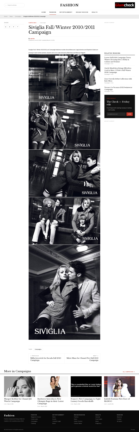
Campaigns (18, 16)
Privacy (133, 429)
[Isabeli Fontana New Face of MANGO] (119, 386)
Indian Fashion (82, 12)
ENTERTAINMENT (66, 12)
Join (129, 114)
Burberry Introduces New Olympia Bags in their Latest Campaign (50, 401)
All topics (119, 421)
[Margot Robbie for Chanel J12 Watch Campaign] (19, 386)
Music (54, 423)
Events (54, 419)
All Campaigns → (129, 371)
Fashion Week (78, 423)
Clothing (33, 423)
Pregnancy (98, 423)
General (97, 417)
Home (44, 12)
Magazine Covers (36, 417)
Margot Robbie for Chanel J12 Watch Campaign (18, 400)
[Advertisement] (119, 36)
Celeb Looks (34, 419)
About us (119, 417)
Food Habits (98, 419)
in (5, 26)
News (11, 16)
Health (95, 12)
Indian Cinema (78, 421)
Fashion (69, 5)
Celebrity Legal (56, 421)
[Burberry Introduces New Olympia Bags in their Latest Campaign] (52, 386)
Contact (119, 419)
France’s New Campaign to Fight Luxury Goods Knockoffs (86, 400)
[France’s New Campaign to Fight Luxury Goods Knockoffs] (86, 386)
